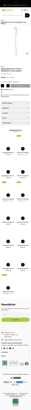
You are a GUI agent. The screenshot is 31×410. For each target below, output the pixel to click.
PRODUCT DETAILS (7, 103)
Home (2, 20)
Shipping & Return (6, 123)
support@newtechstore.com (13, 340)
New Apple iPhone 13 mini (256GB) (23, 245)
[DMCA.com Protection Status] (15, 378)
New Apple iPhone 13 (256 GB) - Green (8, 245)
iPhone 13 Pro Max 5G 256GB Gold (23, 176)
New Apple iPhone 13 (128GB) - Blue (8, 152)
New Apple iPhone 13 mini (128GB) (23, 268)
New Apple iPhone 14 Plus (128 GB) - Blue (8, 268)
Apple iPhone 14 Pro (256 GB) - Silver (8, 176)
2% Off (4, 182)
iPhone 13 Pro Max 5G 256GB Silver (23, 222)
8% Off (18, 182)
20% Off (4, 275)
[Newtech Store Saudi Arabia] (4, 365)
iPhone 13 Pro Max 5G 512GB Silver (23, 199)
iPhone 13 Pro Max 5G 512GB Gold (8, 199)
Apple (2, 66)
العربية (15, 2)
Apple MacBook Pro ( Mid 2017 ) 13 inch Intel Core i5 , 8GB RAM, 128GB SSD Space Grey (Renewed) (8, 292)
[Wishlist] (22, 10)
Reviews (4, 118)
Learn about (5, 96)
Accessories (5, 113)
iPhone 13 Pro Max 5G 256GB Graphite (8, 222)
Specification (5, 108)
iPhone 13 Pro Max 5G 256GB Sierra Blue (23, 152)
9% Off (18, 135)
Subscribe (15, 320)
